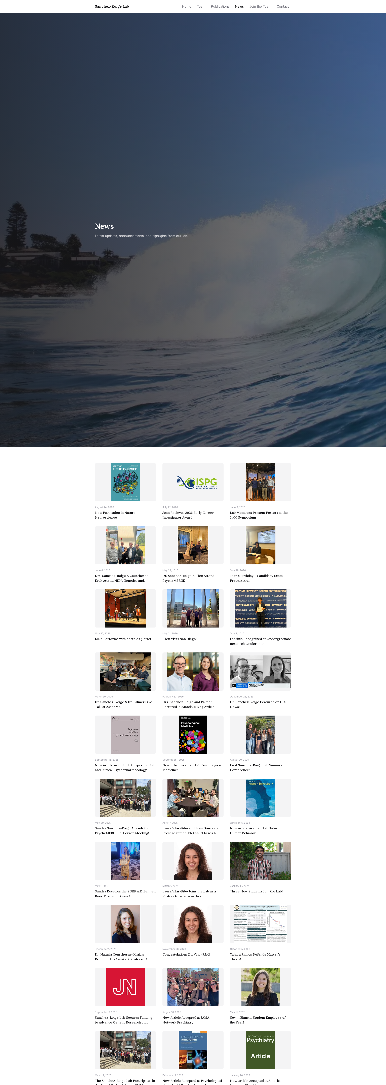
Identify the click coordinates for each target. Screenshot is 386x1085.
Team (201, 6)
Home (186, 6)
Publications (220, 6)
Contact (283, 6)
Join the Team (260, 6)
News (239, 6)
